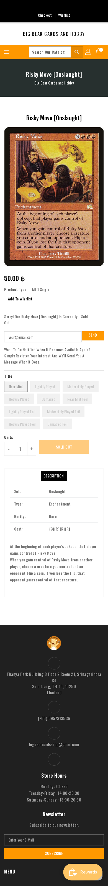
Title (8, 376)
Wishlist (64, 15)
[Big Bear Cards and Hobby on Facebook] (54, 6)
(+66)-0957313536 (54, 718)
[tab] (53, 476)
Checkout (45, 15)
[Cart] (99, 52)
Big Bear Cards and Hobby (54, 34)
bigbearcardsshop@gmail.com (54, 744)
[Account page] (88, 52)
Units (8, 437)
